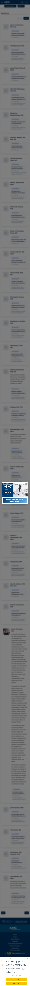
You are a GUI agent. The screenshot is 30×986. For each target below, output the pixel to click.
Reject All (17, 979)
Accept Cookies (16, 983)
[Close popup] (26, 484)
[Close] (27, 958)
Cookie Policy (12, 972)
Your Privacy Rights (16, 975)
